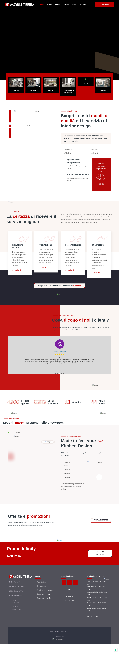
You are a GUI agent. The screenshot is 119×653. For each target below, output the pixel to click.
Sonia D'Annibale (59, 352)
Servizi (74, 4)
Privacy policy (69, 596)
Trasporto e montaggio (44, 594)
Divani (85, 83)
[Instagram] (69, 582)
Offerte (67, 4)
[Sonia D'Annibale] (59, 344)
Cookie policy (69, 600)
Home (42, 4)
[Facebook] (64, 582)
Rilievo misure (41, 586)
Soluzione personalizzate (45, 590)
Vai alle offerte (101, 520)
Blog (69, 589)
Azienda (49, 4)
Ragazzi (103, 90)
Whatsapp (106, 4)
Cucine (16, 90)
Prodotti (57, 4)
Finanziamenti (41, 602)
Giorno (33, 90)
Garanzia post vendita (44, 598)
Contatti (83, 4)
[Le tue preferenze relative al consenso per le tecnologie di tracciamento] (116, 650)
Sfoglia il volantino (100, 553)
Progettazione (41, 582)
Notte (50, 90)
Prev (10, 356)
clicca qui (77, 286)
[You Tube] (75, 582)
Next (13, 356)
